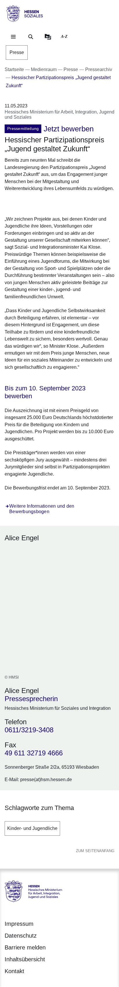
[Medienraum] (48, 37)
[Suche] (31, 37)
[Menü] (13, 37)
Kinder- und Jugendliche (32, 828)
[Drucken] (54, 202)
